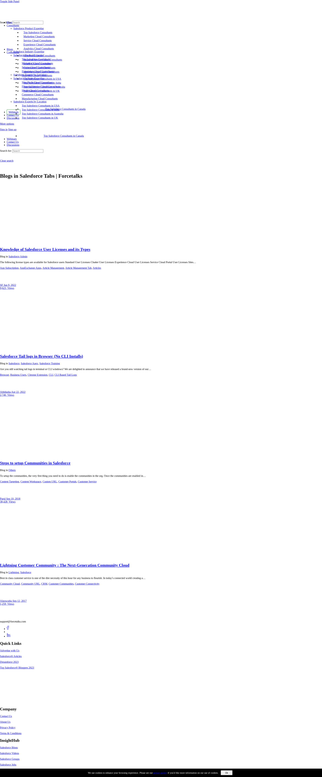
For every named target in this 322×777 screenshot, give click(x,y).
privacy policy (160, 773)
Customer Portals (67, 481)
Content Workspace (30, 481)
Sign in (4, 129)
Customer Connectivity (87, 583)
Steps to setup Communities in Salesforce (35, 463)
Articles (97, 267)
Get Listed (9, 701)
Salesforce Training (49, 363)
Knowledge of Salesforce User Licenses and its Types (45, 249)
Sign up (12, 129)
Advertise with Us (9, 650)
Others (12, 470)
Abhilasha (5, 392)
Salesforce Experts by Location (29, 101)
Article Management (53, 267)
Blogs (10, 49)
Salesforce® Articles (11, 656)
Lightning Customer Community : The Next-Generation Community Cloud (64, 565)
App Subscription (9, 267)
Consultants (13, 52)
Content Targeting (9, 481)
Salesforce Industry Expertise (28, 78)
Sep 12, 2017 (20, 600)
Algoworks (6, 600)
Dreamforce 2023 (9, 662)
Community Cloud (10, 583)
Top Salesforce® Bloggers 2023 (17, 667)
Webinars (12, 138)
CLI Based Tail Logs (66, 374)
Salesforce (14, 363)
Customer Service (87, 481)
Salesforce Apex (29, 363)
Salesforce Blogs (9, 747)
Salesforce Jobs (8, 764)
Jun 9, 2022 (10, 285)
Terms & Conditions (10, 733)
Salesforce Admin (18, 256)
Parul (3, 498)
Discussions (13, 144)
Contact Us (13, 141)
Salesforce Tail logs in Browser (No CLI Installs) (41, 356)
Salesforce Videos (9, 753)
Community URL (30, 583)
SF (2, 285)
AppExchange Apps (30, 267)
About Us (5, 721)
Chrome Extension (37, 374)
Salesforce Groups (9, 759)
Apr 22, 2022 (18, 392)
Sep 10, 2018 (13, 498)
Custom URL (50, 481)
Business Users (18, 374)
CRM (44, 583)
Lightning (14, 572)
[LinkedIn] (9, 636)
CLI (51, 374)
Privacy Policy (7, 727)
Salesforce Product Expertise (28, 55)
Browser (4, 374)
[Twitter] (9, 631)
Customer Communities (61, 583)
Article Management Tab (78, 267)
